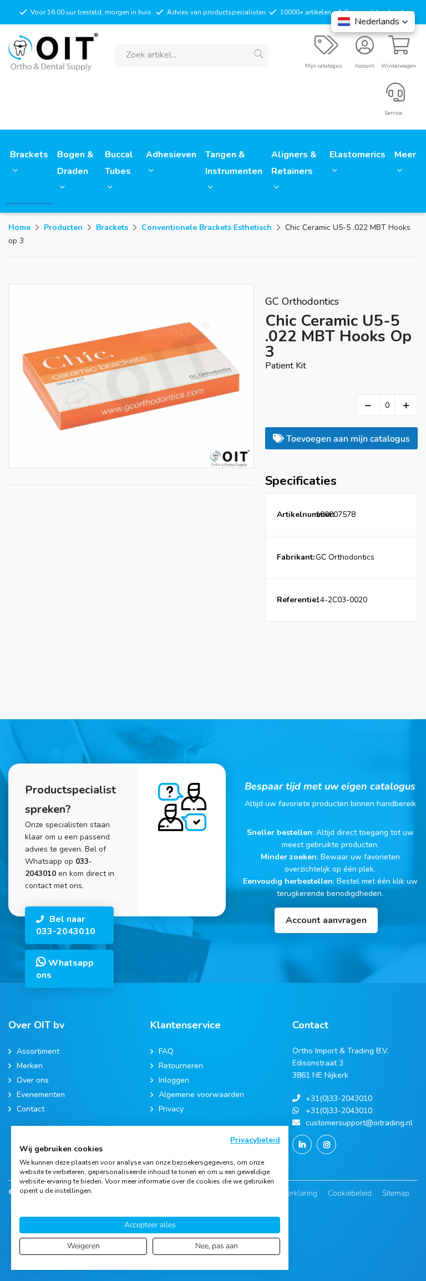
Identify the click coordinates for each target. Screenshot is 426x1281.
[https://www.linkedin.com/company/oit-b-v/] (302, 1144)
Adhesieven (171, 154)
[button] (373, 22)
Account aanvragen (326, 920)
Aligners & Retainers (294, 162)
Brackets (29, 154)
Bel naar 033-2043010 (65, 925)
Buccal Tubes (119, 162)
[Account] (365, 49)
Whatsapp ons (65, 969)
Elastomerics (357, 154)
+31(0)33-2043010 (339, 1098)
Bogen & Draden (75, 162)
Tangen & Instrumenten (233, 162)
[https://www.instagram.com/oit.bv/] (326, 1144)
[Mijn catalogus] (326, 49)
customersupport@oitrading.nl (359, 1123)
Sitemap (395, 1193)
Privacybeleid (255, 1140)
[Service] (395, 97)
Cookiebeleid (350, 1193)
